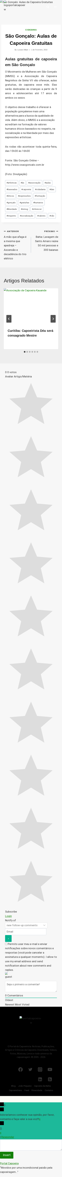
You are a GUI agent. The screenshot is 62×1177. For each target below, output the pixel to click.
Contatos (49, 1090)
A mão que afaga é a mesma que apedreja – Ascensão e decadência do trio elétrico (15, 245)
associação (34, 182)
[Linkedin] (40, 1079)
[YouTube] (49, 1069)
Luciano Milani (22, 50)
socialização (26, 215)
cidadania (40, 189)
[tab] (24, 352)
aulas (48, 182)
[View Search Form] (48, 7)
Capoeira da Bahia (42, 1086)
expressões (24, 196)
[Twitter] (30, 1069)
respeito (11, 215)
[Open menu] (55, 6)
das (51, 189)
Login (8, 916)
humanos (38, 202)
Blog (13, 1086)
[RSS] (49, 1079)
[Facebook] (20, 1069)
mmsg (24, 209)
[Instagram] (40, 1069)
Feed (26, 1090)
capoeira (26, 189)
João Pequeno (25, 1086)
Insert (6, 1155)
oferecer (37, 209)
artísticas (12, 182)
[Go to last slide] (8, 319)
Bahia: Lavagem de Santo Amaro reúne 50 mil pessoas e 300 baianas (46, 240)
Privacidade (36, 1090)
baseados (12, 189)
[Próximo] (53, 319)
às (22, 182)
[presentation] (31, 306)
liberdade (12, 209)
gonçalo (11, 202)
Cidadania (31, 30)
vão (51, 215)
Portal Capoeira (9, 1163)
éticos (10, 196)
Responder (7, 1137)
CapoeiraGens (15, 1090)
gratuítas (24, 202)
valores (41, 215)
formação (40, 196)
